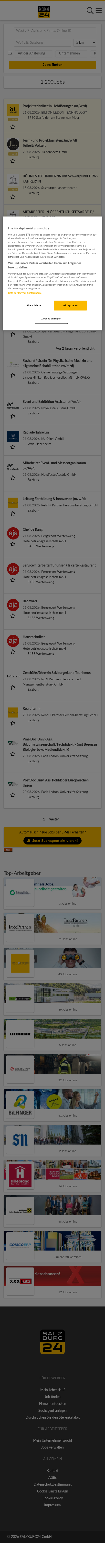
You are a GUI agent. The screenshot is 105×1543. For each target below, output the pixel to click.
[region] (53, 274)
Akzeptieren (70, 305)
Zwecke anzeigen (51, 318)
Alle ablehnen (34, 305)
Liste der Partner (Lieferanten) (25, 293)
